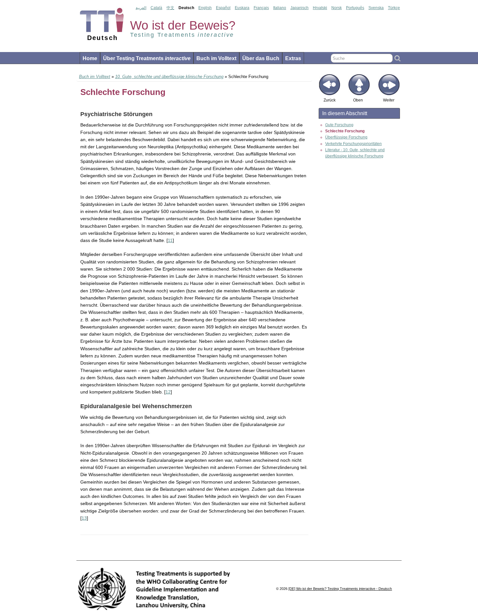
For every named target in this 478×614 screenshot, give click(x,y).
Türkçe (394, 8)
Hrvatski (320, 8)
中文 (170, 8)
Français (261, 8)
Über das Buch (260, 58)
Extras (293, 58)
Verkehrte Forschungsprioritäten (353, 143)
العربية (141, 8)
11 (170, 240)
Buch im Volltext (216, 58)
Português (355, 8)
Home (90, 58)
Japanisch (299, 8)
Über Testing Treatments (147, 58)
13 (84, 518)
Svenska (376, 8)
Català (156, 8)
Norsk (336, 8)
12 (168, 391)
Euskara (242, 8)
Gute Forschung (339, 125)
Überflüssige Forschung (346, 137)
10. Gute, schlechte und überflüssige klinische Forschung (169, 76)
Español (223, 8)
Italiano (279, 8)
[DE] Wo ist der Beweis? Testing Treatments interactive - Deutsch (340, 589)
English (205, 8)
